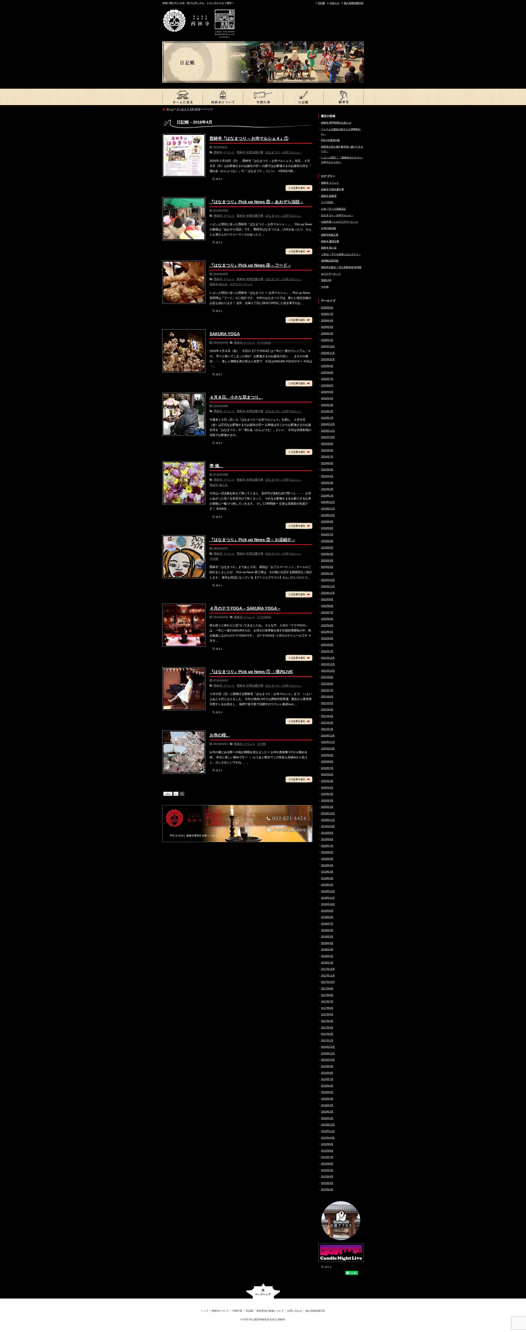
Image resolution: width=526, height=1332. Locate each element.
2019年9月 (327, 833)
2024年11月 (328, 430)
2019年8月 (327, 839)
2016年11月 (328, 1053)
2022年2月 (327, 644)
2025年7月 (327, 378)
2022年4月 (327, 631)
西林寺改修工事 (329, 234)
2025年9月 (327, 366)
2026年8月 (327, 307)
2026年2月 (327, 333)
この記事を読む (299, 188)
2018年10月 (328, 904)
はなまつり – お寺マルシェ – (337, 215)
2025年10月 (328, 359)
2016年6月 (327, 1085)
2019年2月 (327, 878)
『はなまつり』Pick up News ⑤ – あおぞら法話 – (256, 202)
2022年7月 (327, 612)
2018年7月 (327, 923)
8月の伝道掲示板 (330, 140)
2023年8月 (327, 528)
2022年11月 (328, 586)
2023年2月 (327, 567)
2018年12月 (328, 891)
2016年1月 (327, 1118)
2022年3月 (327, 638)
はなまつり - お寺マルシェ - (283, 152)
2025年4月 (327, 398)
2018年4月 (327, 943)
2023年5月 (327, 547)
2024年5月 (327, 469)
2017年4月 (327, 1021)
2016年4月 (327, 1098)
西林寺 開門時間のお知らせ (336, 122)
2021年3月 (327, 716)
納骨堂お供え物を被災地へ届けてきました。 (342, 149)
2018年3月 (327, 949)
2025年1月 (327, 417)
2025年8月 (327, 372)
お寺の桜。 (220, 735)
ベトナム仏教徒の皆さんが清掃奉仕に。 (341, 131)
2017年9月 (327, 988)
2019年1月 (327, 884)
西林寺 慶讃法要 (330, 241)
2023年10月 (328, 515)
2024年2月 (327, 489)
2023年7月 (327, 534)
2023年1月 (327, 573)
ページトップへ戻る (263, 1291)
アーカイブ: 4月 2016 (188, 109)
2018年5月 (327, 936)
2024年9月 (327, 443)
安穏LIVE (326, 280)
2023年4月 (327, 554)
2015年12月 (328, 1124)
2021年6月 (327, 696)
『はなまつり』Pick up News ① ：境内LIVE (251, 671)
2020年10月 (328, 748)
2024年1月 (327, 495)
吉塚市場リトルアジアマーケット (339, 221)
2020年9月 (327, 755)
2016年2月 (327, 1111)
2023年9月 (327, 521)
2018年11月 (328, 897)
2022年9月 (327, 599)
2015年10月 (328, 1137)
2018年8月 (327, 917)
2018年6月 (327, 930)
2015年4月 (327, 1176)
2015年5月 (327, 1170)
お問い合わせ (294, 1310)
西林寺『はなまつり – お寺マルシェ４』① (249, 138)
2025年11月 (328, 353)
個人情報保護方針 (354, 3)
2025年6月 (327, 385)
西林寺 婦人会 (219, 284)
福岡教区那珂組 (329, 260)
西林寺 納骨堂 (329, 196)
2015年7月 (327, 1157)
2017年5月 (327, 1014)
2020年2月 (327, 800)
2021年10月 (328, 670)
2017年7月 (327, 1001)
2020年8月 (327, 761)
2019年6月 (327, 852)
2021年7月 (327, 690)
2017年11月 (328, 975)
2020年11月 (328, 742)
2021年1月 (327, 729)
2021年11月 (328, 664)
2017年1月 (327, 1040)
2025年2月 (327, 411)
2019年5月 (327, 858)
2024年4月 (327, 476)
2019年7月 (327, 845)
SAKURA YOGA (225, 334)
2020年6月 (327, 774)
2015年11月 (328, 1131)
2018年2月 (327, 956)
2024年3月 (327, 482)
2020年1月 (327, 806)
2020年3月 (327, 794)
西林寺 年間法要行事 (250, 152)
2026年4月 (327, 320)
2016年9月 (327, 1066)
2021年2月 (327, 722)
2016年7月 (327, 1079)
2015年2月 (327, 1189)
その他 (214, 558)
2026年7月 (327, 314)
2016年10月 (328, 1059)
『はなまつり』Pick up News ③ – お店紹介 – (252, 539)
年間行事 (263, 97)
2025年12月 (328, 346)
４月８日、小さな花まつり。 (236, 397)
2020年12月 (328, 735)
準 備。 (216, 466)
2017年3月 (327, 1027)
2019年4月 (327, 865)
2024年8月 (327, 450)
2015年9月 (327, 1144)
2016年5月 (327, 1092)
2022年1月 (327, 651)
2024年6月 (327, 463)
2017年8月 (327, 995)
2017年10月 (328, 982)
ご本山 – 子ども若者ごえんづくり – (340, 254)
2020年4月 (327, 787)
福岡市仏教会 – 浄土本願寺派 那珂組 (341, 267)
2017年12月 (328, 969)
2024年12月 (328, 424)
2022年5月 (327, 625)
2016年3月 (327, 1105)
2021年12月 (328, 657)
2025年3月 (327, 405)
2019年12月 (328, 813)
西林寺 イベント (224, 152)
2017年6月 (327, 1008)
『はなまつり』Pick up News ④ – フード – (250, 265)
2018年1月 (327, 962)
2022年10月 (328, 593)
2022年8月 (327, 606)
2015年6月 (327, 1163)
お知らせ (334, 3)
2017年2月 (327, 1034)
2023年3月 (327, 560)
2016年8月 (327, 1073)
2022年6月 (327, 618)
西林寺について (223, 97)
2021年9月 (327, 677)
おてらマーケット (241, 284)
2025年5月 (327, 391)
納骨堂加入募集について (343, 97)
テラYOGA (264, 342)
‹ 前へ (168, 794)
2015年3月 (327, 1183)
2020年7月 (327, 768)
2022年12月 (328, 580)
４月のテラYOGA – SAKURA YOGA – (245, 608)
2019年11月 (328, 820)
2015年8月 (327, 1150)
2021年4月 (327, 709)
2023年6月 (327, 541)
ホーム (170, 109)
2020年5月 (327, 781)
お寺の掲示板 (328, 228)
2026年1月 (327, 340)
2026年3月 (327, 327)
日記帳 (321, 3)
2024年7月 (327, 456)
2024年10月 (328, 437)
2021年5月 (327, 703)
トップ (182, 97)
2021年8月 (327, 683)
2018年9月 (327, 910)
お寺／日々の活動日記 (333, 209)
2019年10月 (328, 826)
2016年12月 (328, 1046)
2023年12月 (328, 502)
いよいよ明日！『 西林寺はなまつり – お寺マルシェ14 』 (342, 160)
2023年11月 (328, 508)
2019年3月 (327, 871)
